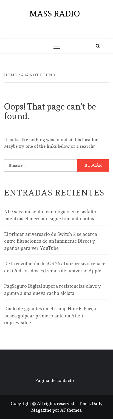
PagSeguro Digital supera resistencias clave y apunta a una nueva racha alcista (52, 289)
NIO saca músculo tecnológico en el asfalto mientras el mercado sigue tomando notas (50, 215)
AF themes (70, 410)
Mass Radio (54, 13)
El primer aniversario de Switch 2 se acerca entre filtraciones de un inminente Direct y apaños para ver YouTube (50, 241)
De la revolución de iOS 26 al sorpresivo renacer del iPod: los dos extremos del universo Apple (56, 267)
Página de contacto (54, 380)
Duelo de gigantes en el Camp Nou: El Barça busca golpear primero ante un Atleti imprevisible (50, 315)
